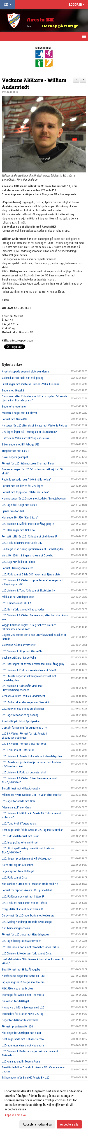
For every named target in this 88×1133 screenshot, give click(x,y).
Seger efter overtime (13, 406)
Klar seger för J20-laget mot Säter (21, 1032)
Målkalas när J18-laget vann (18, 596)
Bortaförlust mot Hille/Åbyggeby (21, 788)
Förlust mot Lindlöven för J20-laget (22, 486)
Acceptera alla (69, 1124)
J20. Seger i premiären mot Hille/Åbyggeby (26, 858)
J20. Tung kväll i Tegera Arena (19, 823)
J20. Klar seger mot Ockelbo (18, 530)
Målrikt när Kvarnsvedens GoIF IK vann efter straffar (32, 794)
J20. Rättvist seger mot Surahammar (23, 708)
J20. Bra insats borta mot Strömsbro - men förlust (31, 947)
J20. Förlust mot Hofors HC (18, 750)
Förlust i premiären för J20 (17, 1026)
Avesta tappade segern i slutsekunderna (25, 371)
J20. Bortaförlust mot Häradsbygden (23, 609)
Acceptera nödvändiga (37, 1124)
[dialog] (44, 1107)
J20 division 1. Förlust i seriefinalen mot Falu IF (29, 670)
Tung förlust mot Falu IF (16, 450)
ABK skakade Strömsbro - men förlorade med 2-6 (30, 884)
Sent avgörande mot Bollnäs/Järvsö (23, 1039)
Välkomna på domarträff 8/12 (19, 645)
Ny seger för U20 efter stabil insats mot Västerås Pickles (34, 425)
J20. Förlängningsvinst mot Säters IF (23, 896)
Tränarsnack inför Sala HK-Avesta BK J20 (25, 1077)
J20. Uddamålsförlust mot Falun (20, 836)
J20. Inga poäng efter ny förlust (20, 842)
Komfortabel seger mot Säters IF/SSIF (24, 976)
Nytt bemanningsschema (16, 928)
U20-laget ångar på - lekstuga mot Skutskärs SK (29, 431)
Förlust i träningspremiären (17, 568)
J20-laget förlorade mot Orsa (18, 801)
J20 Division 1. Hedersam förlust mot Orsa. (27, 953)
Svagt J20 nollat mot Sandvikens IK (22, 909)
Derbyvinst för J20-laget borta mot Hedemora (28, 915)
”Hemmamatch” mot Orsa (16, 807)
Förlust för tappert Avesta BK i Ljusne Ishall (27, 890)
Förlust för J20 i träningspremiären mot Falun (28, 463)
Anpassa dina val (15, 1115)
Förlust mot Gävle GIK (14, 419)
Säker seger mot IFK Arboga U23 (20, 444)
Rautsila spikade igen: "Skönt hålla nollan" (26, 479)
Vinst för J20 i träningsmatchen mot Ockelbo (27, 555)
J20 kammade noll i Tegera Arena (21, 1061)
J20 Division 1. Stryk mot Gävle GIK (22, 651)
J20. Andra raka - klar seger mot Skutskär (26, 702)
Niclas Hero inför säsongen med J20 (23, 1007)
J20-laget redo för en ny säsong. (20, 715)
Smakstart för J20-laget (15, 1001)
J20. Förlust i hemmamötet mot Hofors (24, 903)
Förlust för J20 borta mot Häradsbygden (25, 934)
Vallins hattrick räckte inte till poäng (23, 377)
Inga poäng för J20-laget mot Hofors (23, 982)
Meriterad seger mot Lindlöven (19, 413)
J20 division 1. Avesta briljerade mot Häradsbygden (32, 756)
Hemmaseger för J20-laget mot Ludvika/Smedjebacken (34, 498)
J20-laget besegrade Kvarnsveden (21, 940)
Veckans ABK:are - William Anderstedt (34, 83)
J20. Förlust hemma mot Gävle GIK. (22, 542)
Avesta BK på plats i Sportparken (21, 721)
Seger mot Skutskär (13, 390)
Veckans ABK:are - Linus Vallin (19, 657)
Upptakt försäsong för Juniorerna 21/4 (24, 727)
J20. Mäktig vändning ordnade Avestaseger (27, 921)
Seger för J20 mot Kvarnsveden (20, 1020)
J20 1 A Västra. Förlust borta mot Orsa (24, 743)
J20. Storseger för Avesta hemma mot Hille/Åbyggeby (33, 664)
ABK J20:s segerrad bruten (17, 988)
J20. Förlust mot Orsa (14, 877)
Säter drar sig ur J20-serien (17, 865)
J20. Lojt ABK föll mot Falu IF (18, 561)
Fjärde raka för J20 (13, 511)
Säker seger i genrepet (15, 457)
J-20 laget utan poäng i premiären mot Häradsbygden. (33, 549)
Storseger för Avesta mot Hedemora (23, 994)
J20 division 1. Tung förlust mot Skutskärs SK (28, 590)
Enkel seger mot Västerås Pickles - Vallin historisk (30, 384)
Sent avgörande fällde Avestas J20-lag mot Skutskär (32, 829)
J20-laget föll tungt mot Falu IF (20, 504)
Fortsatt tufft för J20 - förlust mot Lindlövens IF (29, 536)
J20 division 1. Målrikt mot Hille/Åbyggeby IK (28, 523)
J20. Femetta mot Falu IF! (16, 603)
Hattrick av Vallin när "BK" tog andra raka (25, 438)
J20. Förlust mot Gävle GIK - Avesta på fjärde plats (31, 574)
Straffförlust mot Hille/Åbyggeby (21, 969)
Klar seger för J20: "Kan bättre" (20, 517)
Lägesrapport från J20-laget (18, 871)
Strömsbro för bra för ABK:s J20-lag (23, 1013)
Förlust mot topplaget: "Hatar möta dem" (25, 492)
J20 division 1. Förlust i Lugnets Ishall (24, 772)
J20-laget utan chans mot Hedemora (23, 1045)
